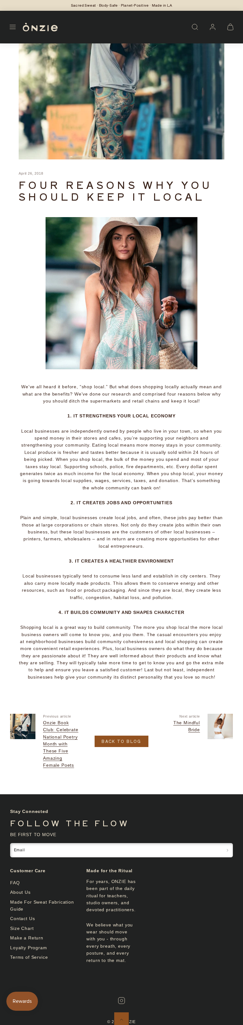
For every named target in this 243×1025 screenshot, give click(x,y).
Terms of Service (29, 957)
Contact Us (22, 918)
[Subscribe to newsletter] (227, 850)
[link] (212, 27)
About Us (20, 892)
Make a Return (26, 937)
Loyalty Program (28, 947)
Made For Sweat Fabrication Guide (42, 905)
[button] (12, 27)
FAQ (15, 882)
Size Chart (22, 928)
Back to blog (121, 741)
